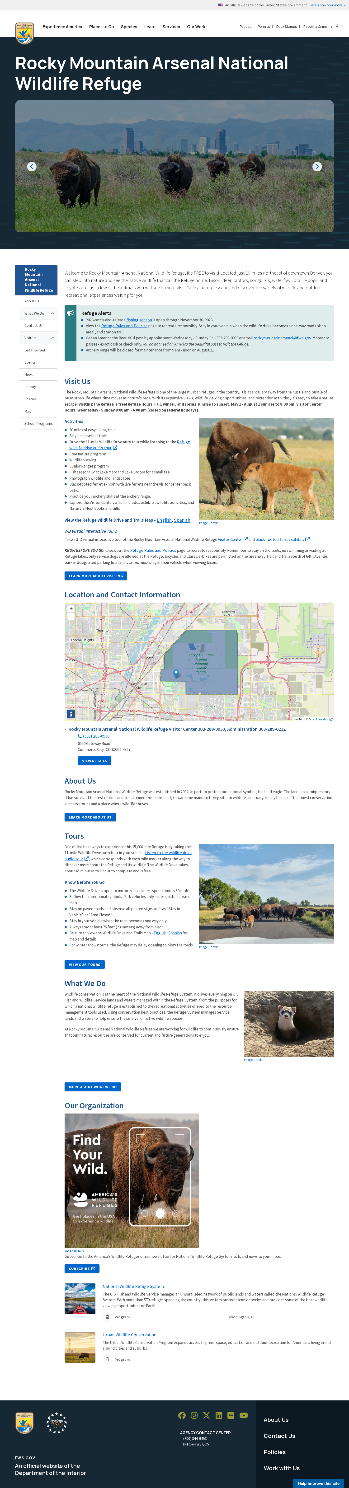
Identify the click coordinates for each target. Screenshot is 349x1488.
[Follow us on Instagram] (196, 1415)
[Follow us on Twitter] (208, 1415)
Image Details (208, 523)
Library (30, 386)
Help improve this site (319, 1483)
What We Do (34, 313)
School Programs (38, 423)
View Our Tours (84, 964)
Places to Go (101, 26)
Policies (275, 1452)
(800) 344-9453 (195, 1438)
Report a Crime (315, 26)
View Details (94, 760)
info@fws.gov (196, 1444)
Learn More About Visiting (96, 575)
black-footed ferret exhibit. (280, 539)
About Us (31, 301)
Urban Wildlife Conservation (129, 1335)
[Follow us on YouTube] (245, 1415)
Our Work (196, 26)
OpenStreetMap (318, 719)
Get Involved (34, 350)
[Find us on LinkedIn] (221, 1415)
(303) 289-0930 (96, 736)
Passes (245, 26)
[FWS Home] (24, 33)
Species (129, 26)
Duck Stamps (286, 26)
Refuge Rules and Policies (124, 325)
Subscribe (79, 1268)
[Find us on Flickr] (232, 1415)
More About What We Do (93, 1086)
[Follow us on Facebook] (183, 1415)
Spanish (182, 520)
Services (171, 26)
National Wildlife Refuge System (133, 1286)
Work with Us (282, 1468)
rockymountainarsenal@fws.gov (282, 338)
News (28, 374)
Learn (150, 26)
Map (27, 411)
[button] (176, 674)
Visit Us (30, 337)
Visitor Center (230, 539)
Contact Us (33, 325)
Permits (264, 26)
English (164, 520)
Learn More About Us (90, 817)
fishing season (139, 320)
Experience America (62, 26)
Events (30, 362)
